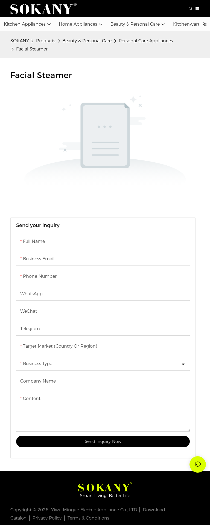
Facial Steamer (32, 49)
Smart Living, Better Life (105, 495)
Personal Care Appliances (146, 40)
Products (45, 40)
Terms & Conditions (88, 518)
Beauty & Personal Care (87, 40)
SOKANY (19, 40)
